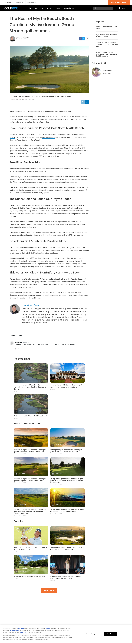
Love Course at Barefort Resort (43, 134)
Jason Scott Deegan (31, 305)
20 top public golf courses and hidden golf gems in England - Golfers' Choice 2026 (30, 480)
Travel (58, 8)
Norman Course (48, 137)
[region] (66, 634)
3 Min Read (22, 504)
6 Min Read (22, 542)
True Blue (26, 176)
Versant (21, 628)
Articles (16, 391)
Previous (83, 102)
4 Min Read (22, 444)
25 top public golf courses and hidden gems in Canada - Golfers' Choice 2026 (67, 510)
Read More (49, 590)
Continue (110, 634)
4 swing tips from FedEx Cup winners (106, 28)
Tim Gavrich (108, 71)
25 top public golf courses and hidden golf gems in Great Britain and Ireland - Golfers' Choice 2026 (66, 481)
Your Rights (24, 632)
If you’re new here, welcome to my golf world (106, 35)
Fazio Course (22, 140)
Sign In (124, 8)
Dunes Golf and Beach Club (46, 205)
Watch (49, 8)
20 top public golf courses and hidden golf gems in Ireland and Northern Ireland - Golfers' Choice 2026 (30, 511)
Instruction (39, 8)
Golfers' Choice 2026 (20, 454)
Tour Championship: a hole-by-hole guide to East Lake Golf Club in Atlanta (67, 548)
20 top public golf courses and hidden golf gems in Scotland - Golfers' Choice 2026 (30, 451)
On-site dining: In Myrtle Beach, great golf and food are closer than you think (66, 386)
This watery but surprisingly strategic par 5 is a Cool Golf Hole (107, 44)
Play (30, 8)
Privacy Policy (14, 630)
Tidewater (27, 281)
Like (18, 349)
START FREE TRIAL (119, 2)
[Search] (96, 8)
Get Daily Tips (69, 8)
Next (87, 102)
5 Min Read (59, 473)
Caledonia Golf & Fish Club (23, 253)
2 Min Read (22, 380)
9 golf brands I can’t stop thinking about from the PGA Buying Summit (65, 577)
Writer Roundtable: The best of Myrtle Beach (30, 416)
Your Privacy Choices (93, 634)
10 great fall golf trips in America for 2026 (29, 576)
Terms (47, 628)
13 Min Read (59, 542)
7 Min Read (22, 411)
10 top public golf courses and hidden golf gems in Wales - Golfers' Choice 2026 (66, 451)
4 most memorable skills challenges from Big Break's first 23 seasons (106, 54)
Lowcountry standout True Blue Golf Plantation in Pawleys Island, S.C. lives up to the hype (30, 387)
